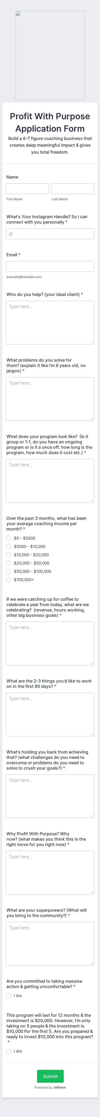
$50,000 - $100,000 (32, 571)
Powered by (50, 1087)
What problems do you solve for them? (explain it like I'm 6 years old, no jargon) (46, 365)
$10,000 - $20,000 (31, 554)
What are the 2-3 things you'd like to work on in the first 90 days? (49, 683)
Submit (50, 1076)
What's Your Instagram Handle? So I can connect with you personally (46, 219)
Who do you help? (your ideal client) (44, 294)
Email (13, 254)
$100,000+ (24, 579)
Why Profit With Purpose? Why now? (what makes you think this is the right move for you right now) (46, 839)
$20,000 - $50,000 (31, 563)
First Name (14, 199)
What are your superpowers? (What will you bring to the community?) (46, 912)
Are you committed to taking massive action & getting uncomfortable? (44, 983)
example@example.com (24, 277)
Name (12, 177)
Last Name (60, 199)
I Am (18, 995)
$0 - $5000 (24, 538)
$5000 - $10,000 (29, 546)
